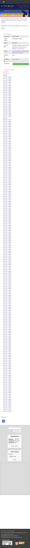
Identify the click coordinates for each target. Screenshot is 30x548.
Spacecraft (9, 14)
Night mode (12, 456)
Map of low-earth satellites (20, 19)
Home (3, 14)
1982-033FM (15, 59)
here (12, 534)
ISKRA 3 (5, 118)
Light (10, 454)
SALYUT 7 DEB (7, 77)
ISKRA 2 (5, 75)
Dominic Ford (5, 531)
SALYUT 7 (5, 72)
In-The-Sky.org (7, 6)
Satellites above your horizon (8, 20)
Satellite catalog (18, 14)
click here (24, 532)
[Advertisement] (15, 478)
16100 (13, 55)
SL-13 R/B (6, 73)
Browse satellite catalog (7, 19)
